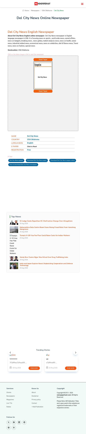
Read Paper (43, 60)
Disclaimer (35, 396)
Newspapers (35, 10)
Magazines (10, 399)
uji (47, 359)
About (34, 392)
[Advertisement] (43, 111)
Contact (34, 403)
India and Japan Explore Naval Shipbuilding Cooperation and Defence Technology (46, 264)
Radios (9, 406)
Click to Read (32, 146)
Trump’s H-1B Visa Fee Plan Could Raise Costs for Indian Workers (45, 235)
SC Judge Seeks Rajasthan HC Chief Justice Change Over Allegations (46, 221)
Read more (34, 368)
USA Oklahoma (47, 10)
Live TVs (9, 403)
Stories (9, 392)
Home (26, 10)
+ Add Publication (37, 406)
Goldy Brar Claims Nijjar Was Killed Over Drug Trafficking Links (44, 257)
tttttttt (13, 359)
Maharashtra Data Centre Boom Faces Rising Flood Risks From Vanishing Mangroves (48, 228)
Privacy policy (36, 399)
